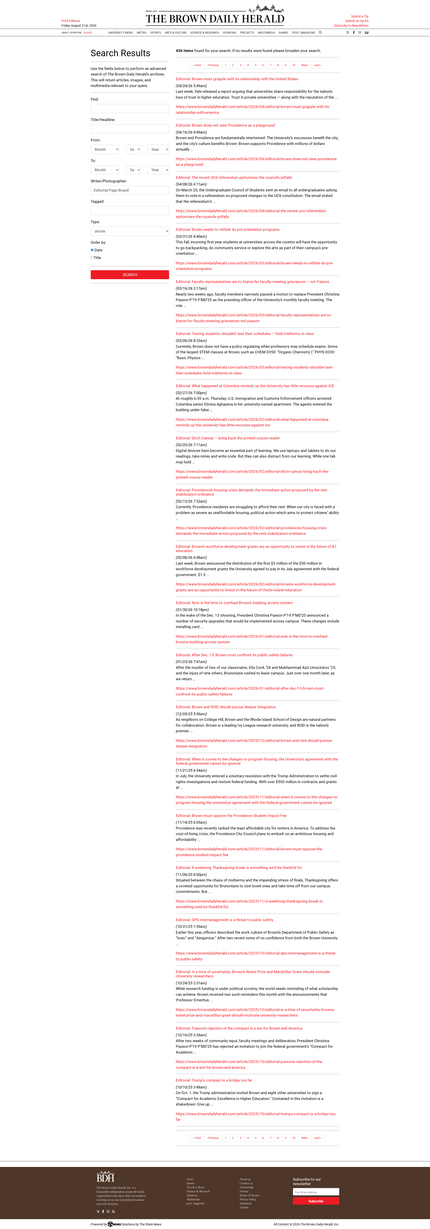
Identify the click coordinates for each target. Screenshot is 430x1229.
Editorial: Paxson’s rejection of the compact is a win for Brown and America (239, 1028)
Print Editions (71, 21)
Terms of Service (250, 1195)
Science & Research (204, 32)
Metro (141, 32)
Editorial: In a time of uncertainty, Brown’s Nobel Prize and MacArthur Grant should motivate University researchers (253, 973)
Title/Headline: (103, 119)
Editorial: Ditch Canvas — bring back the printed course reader (228, 438)
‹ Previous (213, 65)
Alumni (244, 1207)
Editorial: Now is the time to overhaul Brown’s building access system (234, 602)
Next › (305, 65)
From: (96, 140)
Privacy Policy (248, 1199)
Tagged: (97, 201)
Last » (318, 65)
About (65, 32)
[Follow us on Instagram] (108, 1212)
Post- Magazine (303, 32)
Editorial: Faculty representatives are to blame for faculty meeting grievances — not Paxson (252, 281)
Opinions (192, 1195)
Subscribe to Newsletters (351, 26)
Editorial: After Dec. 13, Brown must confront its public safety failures (234, 654)
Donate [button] (88, 32)
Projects (247, 32)
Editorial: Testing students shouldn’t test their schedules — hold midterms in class (245, 333)
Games (283, 32)
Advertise (76, 32)
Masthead (245, 1203)
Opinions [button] (229, 32)
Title (97, 257)
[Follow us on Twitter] (98, 1212)
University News (120, 32)
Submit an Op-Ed (356, 21)
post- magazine (195, 1203)
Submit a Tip (359, 16)
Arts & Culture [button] (176, 32)
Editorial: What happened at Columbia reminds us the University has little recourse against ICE (255, 385)
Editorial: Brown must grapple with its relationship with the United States (237, 78)
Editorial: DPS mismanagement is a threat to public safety (224, 919)
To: (93, 160)
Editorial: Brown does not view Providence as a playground (225, 125)
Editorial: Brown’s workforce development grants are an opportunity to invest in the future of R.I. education (256, 548)
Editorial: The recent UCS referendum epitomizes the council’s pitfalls (234, 177)
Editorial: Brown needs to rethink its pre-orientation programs (228, 229)
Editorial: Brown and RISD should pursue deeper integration (226, 706)
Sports (155, 32)
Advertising (246, 1187)
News (190, 1179)
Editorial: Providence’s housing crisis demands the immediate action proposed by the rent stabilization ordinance (251, 492)
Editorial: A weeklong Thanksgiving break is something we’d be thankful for (239, 867)
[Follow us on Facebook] (103, 1212)
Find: (95, 99)
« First (197, 65)
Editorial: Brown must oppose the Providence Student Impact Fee (231, 815)
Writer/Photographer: (109, 181)
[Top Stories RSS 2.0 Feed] (113, 1212)
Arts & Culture (195, 1187)
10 (293, 65)
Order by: (98, 242)
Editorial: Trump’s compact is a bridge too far (214, 1080)
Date (98, 250)
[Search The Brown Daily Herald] (320, 32)
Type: (95, 221)
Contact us (246, 1183)
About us (245, 1179)
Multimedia (266, 32)
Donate (244, 1191)
